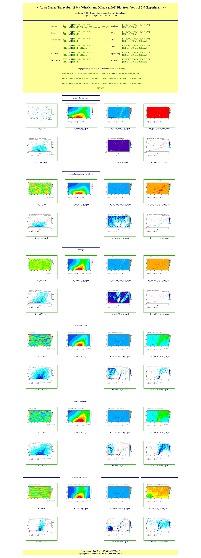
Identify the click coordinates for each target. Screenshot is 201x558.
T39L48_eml (67, 73)
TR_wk (75, 27)
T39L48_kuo (106, 73)
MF (84, 24)
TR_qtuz (84, 27)
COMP (106, 27)
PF (88, 24)
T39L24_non (66, 83)
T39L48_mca (120, 73)
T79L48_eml (106, 78)
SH (69, 24)
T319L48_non (134, 83)
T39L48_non (133, 73)
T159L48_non (120, 83)
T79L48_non (106, 83)
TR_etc (67, 27)
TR (74, 24)
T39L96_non (93, 83)
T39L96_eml (93, 78)
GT (65, 24)
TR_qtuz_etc (95, 27)
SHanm (142, 41)
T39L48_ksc (93, 73)
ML (79, 24)
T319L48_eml (134, 78)
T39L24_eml (66, 78)
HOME (100, 88)
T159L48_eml (120, 78)
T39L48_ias (80, 73)
